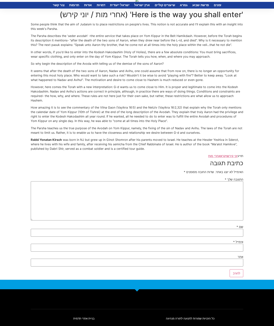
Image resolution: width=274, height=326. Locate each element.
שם (240, 226)
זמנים (217, 5)
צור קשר (58, 5)
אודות (88, 5)
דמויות (101, 5)
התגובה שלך (234, 179)
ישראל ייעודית (119, 5)
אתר (240, 256)
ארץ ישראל (142, 5)
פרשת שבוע (200, 5)
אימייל (238, 241)
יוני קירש (232, 156)
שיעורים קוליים (165, 5)
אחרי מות (214, 156)
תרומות (74, 5)
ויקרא (223, 156)
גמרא (183, 5)
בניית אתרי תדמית (84, 318)
